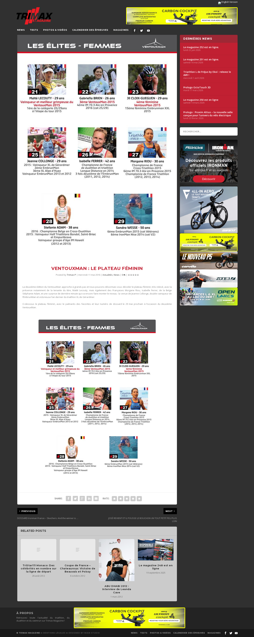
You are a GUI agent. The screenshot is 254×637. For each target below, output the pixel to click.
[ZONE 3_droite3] (209, 285)
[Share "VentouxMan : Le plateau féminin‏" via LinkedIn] (89, 498)
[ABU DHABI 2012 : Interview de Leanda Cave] (116, 560)
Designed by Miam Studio (84, 633)
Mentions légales (54, 633)
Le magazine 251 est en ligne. (201, 59)
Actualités (107, 274)
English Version (229, 1)
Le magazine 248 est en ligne (156, 567)
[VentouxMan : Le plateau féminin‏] (97, 148)
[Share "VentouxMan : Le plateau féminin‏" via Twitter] (75, 498)
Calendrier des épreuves (90, 30)
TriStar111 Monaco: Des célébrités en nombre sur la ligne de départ (38, 568)
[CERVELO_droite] (209, 267)
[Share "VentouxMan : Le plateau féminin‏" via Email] (96, 498)
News (21, 30)
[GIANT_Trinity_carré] (209, 231)
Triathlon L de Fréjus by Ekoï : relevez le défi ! (207, 73)
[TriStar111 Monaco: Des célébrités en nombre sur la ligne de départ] (38, 549)
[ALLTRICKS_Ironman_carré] (209, 184)
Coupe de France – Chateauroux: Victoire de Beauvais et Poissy (77, 568)
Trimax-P (71, 274)
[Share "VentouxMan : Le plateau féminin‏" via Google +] (82, 498)
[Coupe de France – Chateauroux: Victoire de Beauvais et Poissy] (77, 549)
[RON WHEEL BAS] (129, 627)
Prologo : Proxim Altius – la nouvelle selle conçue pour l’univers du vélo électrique (208, 114)
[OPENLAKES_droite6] (209, 303)
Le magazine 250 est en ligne (200, 99)
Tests (34, 30)
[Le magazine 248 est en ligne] (155, 549)
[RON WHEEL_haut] (182, 17)
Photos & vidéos (55, 30)
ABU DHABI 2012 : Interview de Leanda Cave (116, 589)
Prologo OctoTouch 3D (197, 87)
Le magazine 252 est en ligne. (201, 47)
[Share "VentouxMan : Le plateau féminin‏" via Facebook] (68, 498)
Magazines (121, 30)
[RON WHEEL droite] (209, 249)
